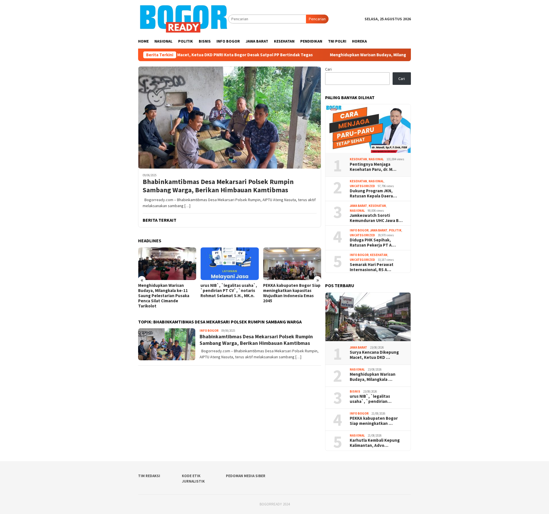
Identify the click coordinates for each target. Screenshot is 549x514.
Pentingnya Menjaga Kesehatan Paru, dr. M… (373, 167)
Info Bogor (209, 331)
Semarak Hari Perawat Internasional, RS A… (371, 267)
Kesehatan (358, 159)
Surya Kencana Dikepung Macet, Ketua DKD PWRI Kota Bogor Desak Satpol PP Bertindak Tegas (187, 54)
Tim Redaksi (149, 475)
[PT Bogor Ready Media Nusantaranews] (183, 18)
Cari (328, 69)
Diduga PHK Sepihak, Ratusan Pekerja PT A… (373, 242)
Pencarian (317, 18)
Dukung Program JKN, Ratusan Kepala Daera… (373, 193)
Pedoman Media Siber (245, 475)
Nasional (376, 159)
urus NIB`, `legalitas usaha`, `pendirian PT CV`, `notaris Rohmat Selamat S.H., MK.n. (228, 290)
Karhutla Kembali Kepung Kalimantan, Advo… (375, 443)
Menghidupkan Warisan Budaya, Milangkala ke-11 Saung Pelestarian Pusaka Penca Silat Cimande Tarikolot (402, 54)
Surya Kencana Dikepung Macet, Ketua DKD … (374, 355)
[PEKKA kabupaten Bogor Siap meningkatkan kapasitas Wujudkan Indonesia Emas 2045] (292, 263)
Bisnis (355, 391)
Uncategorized (362, 186)
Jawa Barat (358, 206)
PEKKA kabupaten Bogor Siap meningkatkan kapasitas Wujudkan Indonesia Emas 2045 (292, 293)
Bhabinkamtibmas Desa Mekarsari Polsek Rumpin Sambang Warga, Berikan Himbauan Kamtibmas (218, 186)
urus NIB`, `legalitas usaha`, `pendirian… (370, 399)
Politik (395, 230)
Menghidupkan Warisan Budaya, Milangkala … (372, 377)
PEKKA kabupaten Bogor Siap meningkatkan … (374, 421)
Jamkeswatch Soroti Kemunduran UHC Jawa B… (376, 218)
